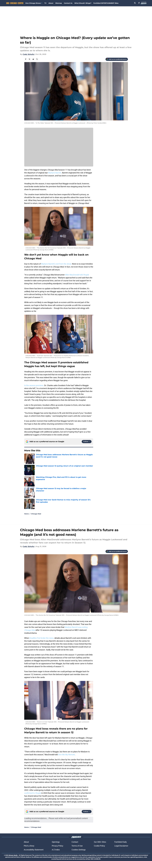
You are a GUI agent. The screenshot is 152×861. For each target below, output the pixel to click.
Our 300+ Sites (100, 842)
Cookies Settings (79, 850)
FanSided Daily (120, 842)
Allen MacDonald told (77, 275)
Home (26, 514)
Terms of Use (77, 846)
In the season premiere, (34, 385)
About (50, 3)
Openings (56, 842)
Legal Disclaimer (121, 846)
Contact (75, 842)
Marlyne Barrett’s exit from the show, (56, 264)
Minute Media (13, 855)
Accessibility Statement (33, 850)
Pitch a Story (29, 846)
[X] (135, 3)
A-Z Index (56, 850)
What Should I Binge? (82, 3)
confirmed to (32, 793)
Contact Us (68, 3)
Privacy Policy (57, 846)
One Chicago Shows (33, 3)
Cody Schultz (28, 54)
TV (45, 3)
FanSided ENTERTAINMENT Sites (105, 3)
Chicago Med (36, 514)
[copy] (37, 59)
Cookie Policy (99, 846)
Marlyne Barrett (54, 173)
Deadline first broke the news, (41, 638)
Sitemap (58, 3)
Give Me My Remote (66, 754)
